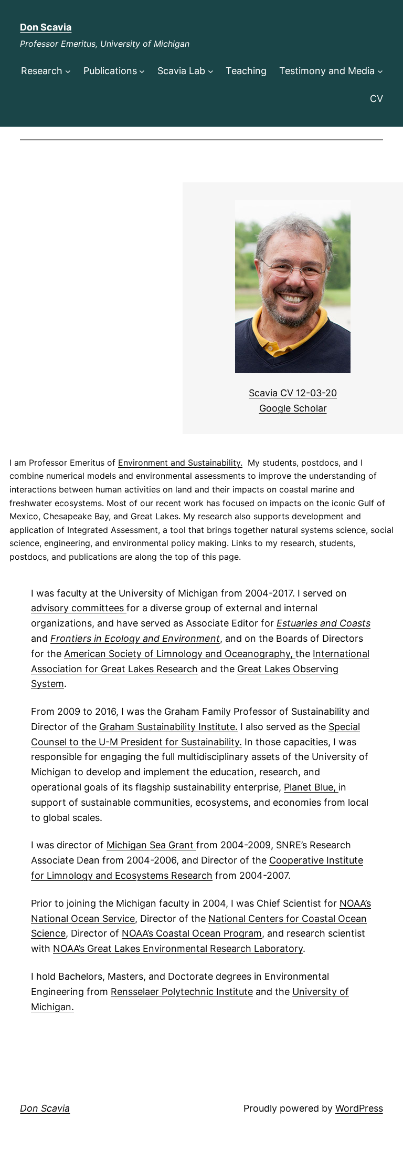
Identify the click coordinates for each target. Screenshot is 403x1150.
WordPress (359, 1108)
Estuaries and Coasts (323, 623)
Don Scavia (45, 27)
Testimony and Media (327, 70)
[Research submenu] (68, 71)
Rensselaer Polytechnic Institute (182, 991)
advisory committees (78, 607)
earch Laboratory (264, 948)
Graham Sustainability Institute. (168, 726)
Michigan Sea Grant (151, 844)
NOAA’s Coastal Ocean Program (192, 933)
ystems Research (174, 875)
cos (128, 875)
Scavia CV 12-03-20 (293, 392)
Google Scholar (293, 408)
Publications (110, 70)
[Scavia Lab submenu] (211, 71)
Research (41, 70)
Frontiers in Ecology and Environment (135, 638)
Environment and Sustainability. (180, 462)
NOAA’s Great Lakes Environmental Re (137, 948)
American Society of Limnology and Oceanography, (179, 653)
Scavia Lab (181, 70)
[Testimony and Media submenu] (380, 71)
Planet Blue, (311, 787)
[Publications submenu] (142, 71)
